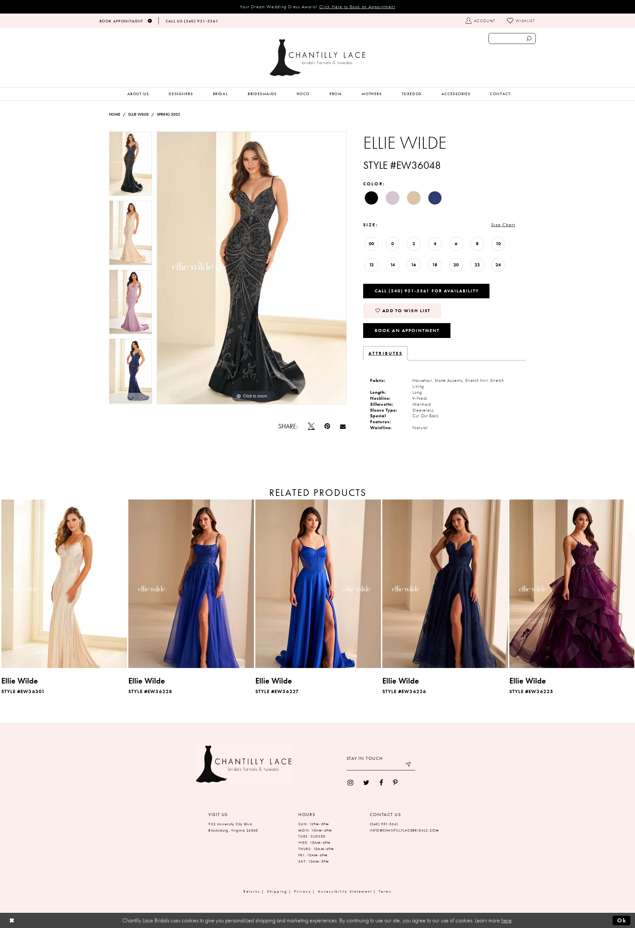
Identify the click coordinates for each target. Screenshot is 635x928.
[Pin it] (327, 426)
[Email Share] (343, 426)
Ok (621, 920)
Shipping (277, 891)
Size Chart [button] (503, 225)
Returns (251, 891)
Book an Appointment (407, 330)
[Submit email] (408, 765)
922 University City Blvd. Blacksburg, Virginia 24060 (233, 827)
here (506, 920)
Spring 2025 (168, 114)
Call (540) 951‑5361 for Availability (427, 291)
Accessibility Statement (345, 891)
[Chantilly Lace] (317, 57)
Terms (385, 891)
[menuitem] (138, 94)
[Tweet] (311, 426)
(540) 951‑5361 (384, 824)
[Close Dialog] (12, 920)
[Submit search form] (529, 38)
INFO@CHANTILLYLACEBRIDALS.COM (405, 830)
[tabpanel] (130, 166)
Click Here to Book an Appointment (357, 7)
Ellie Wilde (138, 114)
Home (114, 114)
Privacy (302, 891)
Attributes (385, 353)
